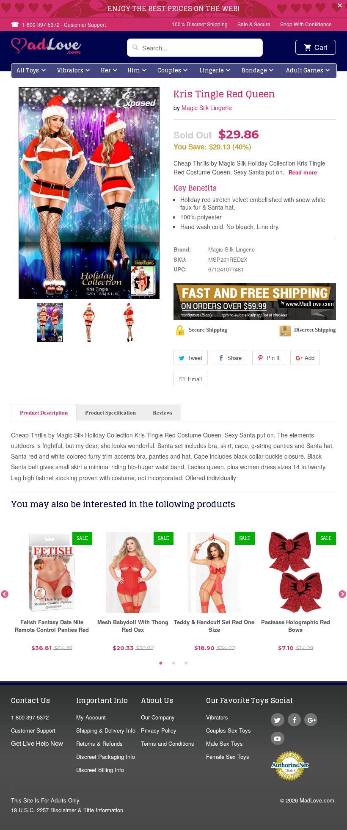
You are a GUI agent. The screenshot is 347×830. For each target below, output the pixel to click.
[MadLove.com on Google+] (310, 719)
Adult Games (304, 70)
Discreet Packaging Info (105, 757)
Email (195, 379)
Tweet (195, 358)
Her (106, 70)
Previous (4, 594)
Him (133, 70)
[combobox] (195, 48)
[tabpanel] (51, 595)
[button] (346, 825)
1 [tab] (161, 663)
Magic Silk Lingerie (207, 107)
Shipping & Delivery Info (105, 730)
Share (234, 358)
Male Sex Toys (224, 743)
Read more (303, 172)
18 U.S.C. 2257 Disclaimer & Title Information (67, 810)
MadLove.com (317, 800)
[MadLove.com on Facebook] (294, 719)
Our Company (158, 717)
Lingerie (211, 70)
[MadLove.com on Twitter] (277, 719)
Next (342, 594)
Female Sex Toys (227, 757)
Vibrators (70, 70)
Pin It (273, 358)
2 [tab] (173, 663)
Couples (169, 70)
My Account (91, 717)
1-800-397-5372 (30, 717)
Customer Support (33, 730)
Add (309, 358)
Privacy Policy (158, 730)
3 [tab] (186, 663)
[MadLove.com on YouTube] (277, 738)
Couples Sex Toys (228, 730)
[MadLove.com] (46, 51)
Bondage (254, 70)
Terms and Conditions (167, 743)
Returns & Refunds (99, 743)
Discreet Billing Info (100, 770)
